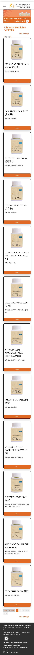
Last (5, 613)
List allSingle (24, 34)
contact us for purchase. (12, 645)
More (17, 81)
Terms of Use (7, 632)
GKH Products (19, 625)
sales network (21, 643)
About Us (11, 625)
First (5, 610)
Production (19, 627)
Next (27, 610)
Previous (11, 610)
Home (5, 625)
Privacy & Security (15, 632)
